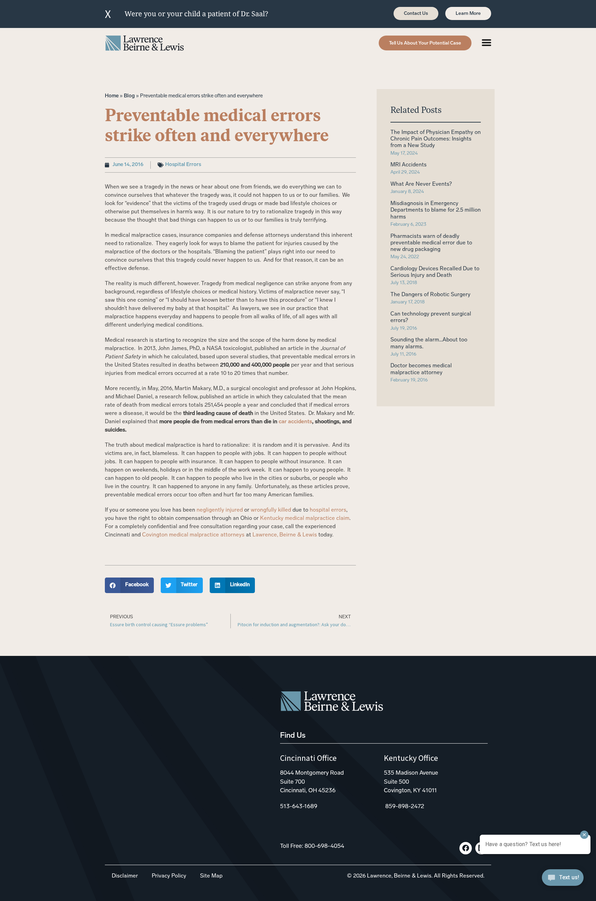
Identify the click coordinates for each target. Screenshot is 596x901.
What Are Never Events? (421, 184)
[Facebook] (465, 848)
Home (112, 96)
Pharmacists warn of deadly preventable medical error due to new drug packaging (431, 243)
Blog (129, 96)
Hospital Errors (183, 164)
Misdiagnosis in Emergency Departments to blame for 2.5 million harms (435, 210)
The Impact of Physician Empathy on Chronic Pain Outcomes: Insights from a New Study (435, 139)
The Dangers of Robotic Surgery (430, 295)
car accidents (295, 422)
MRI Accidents (408, 165)
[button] (129, 585)
